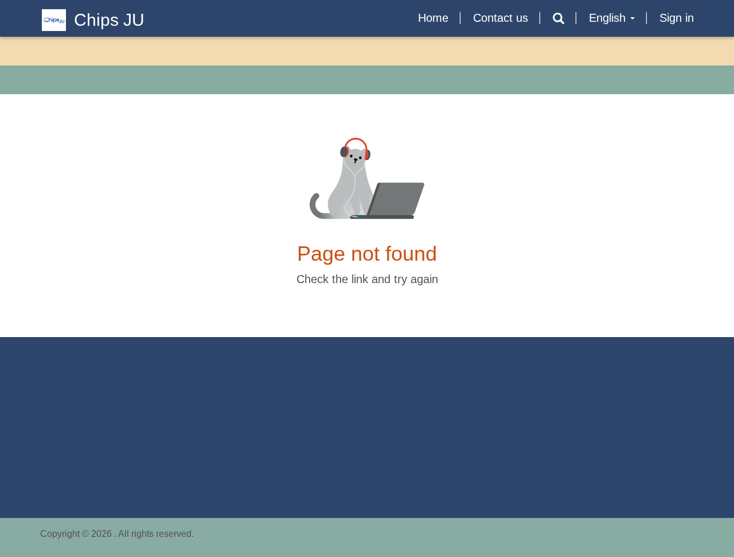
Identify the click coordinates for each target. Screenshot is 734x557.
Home (433, 17)
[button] (558, 18)
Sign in (676, 17)
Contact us (500, 17)
